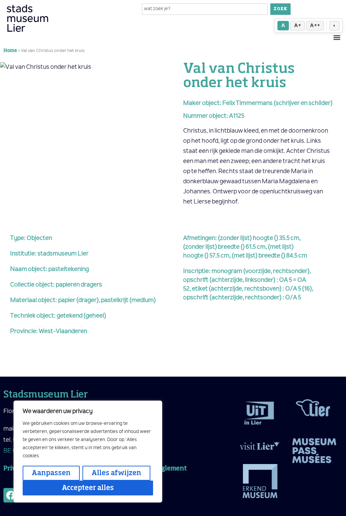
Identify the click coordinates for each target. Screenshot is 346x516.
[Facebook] (10, 495)
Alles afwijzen (116, 473)
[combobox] (205, 9)
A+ (297, 25)
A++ (315, 25)
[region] (88, 452)
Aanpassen (51, 473)
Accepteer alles (88, 488)
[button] (337, 37)
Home (10, 51)
